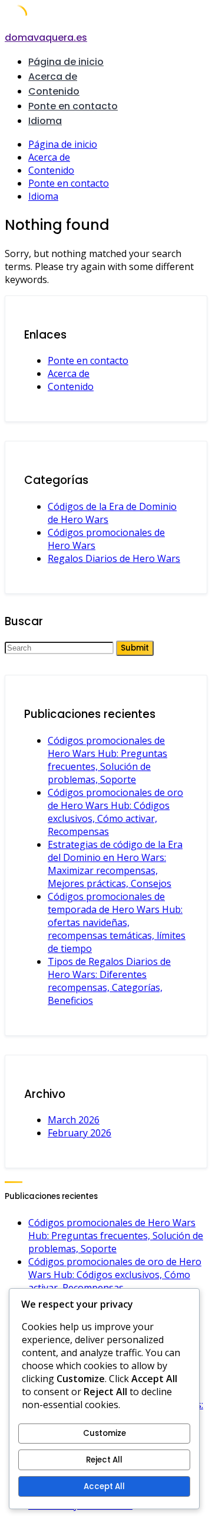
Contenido (54, 91)
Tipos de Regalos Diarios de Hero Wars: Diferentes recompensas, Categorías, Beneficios (109, 981)
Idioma (45, 121)
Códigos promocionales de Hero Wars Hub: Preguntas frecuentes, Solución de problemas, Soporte (107, 760)
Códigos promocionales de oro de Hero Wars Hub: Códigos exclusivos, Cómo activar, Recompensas (115, 812)
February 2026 (79, 1132)
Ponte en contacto (73, 106)
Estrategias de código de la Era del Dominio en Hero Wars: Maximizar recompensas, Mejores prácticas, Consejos (115, 864)
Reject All (104, 1459)
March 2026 (74, 1119)
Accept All (104, 1486)
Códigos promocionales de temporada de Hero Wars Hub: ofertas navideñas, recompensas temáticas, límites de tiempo (117, 922)
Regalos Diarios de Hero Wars (114, 558)
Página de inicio (66, 62)
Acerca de (52, 76)
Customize (104, 1433)
